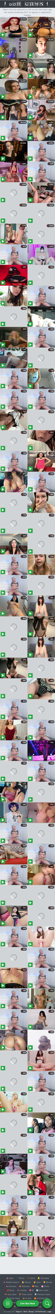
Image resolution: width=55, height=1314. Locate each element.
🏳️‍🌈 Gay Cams (10, 1294)
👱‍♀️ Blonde (47, 1282)
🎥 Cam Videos (42, 1302)
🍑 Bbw (35, 1286)
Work (25, 1312)
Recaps (31, 1312)
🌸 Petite (45, 1286)
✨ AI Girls (26, 1298)
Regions (19, 1312)
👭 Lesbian (22, 1290)
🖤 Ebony (20, 1278)
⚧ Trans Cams (25, 1294)
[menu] (8, 1303)
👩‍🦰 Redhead (24, 1286)
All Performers (40, 1312)
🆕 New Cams (42, 1290)
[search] (47, 1303)
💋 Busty (11, 1290)
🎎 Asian (10, 1278)
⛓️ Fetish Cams (13, 1298)
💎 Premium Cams (42, 1294)
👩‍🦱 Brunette (11, 1286)
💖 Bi (31, 1290)
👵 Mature (26, 1282)
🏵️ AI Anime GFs (41, 1298)
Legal (49, 1312)
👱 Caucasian (43, 1278)
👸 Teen (37, 1282)
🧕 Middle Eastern (11, 1282)
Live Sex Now (27, 1303)
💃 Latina (31, 1278)
